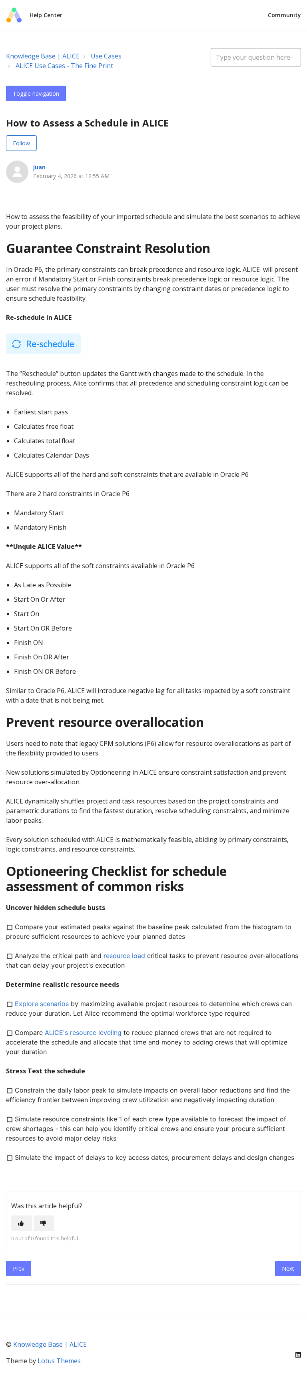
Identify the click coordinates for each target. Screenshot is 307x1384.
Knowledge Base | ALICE (43, 56)
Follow (21, 143)
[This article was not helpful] (44, 1223)
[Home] (14, 15)
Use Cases (106, 56)
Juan (39, 167)
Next (288, 1268)
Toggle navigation (36, 93)
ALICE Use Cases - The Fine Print (64, 65)
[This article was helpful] (21, 1223)
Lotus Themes (59, 1360)
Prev (18, 1268)
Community (284, 15)
